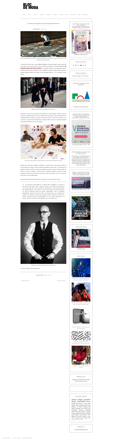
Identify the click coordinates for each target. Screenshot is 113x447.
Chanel (82, 405)
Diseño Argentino (84, 399)
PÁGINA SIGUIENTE (61, 280)
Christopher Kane (62, 115)
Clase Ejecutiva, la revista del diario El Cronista (50, 179)
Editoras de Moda (77, 407)
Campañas (74, 410)
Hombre (42, 14)
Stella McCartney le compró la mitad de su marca (44, 119)
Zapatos (55, 14)
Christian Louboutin (84, 410)
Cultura (35, 14)
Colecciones (87, 405)
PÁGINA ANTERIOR (25, 280)
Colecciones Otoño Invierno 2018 (82, 418)
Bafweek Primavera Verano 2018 (77, 419)
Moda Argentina (76, 408)
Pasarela (48, 14)
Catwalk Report (76, 413)
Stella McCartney (76, 411)
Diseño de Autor (82, 403)
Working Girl (86, 407)
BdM (79, 14)
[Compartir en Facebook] (48, 275)
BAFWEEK (81, 401)
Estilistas (77, 415)
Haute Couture (86, 411)
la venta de (40, 64)
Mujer (29, 14)
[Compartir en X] (41, 29)
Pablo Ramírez (37, 268)
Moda (24, 14)
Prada (81, 415)
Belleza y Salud (64, 14)
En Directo (73, 14)
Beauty (74, 401)
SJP (77, 403)
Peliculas (83, 413)
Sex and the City (85, 408)
